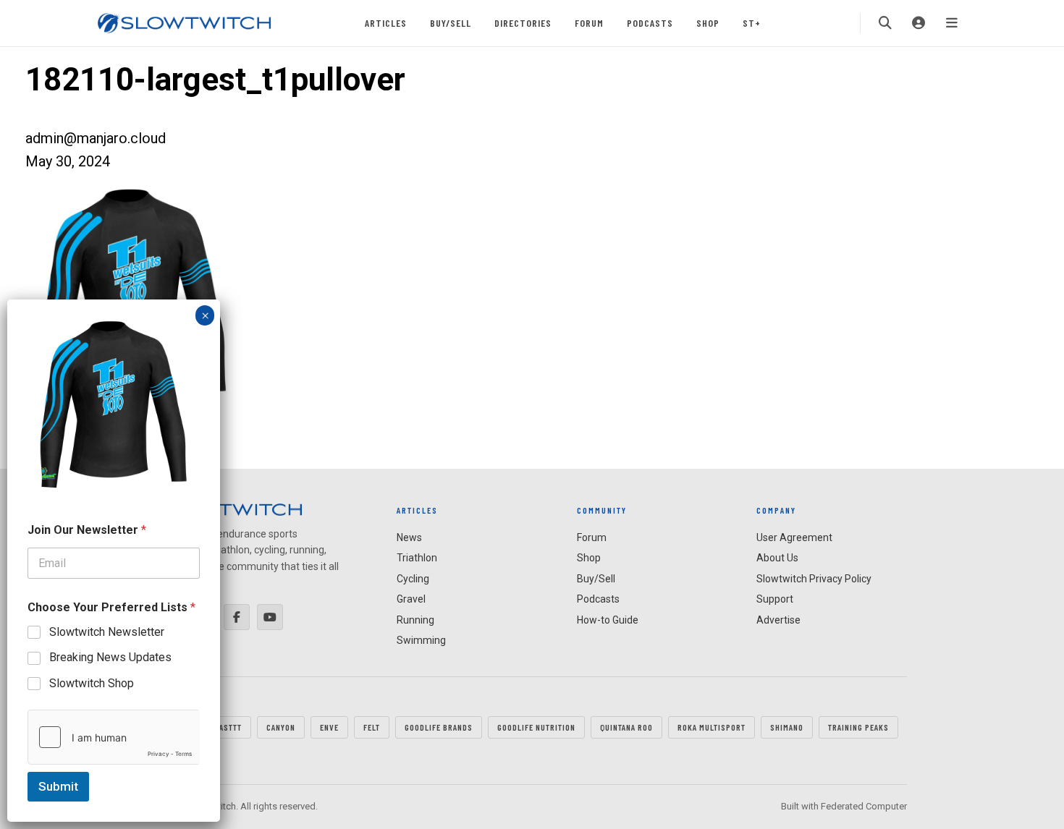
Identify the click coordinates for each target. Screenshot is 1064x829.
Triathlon (417, 558)
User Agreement (794, 537)
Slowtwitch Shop (91, 683)
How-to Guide (607, 620)
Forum (589, 23)
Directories (523, 23)
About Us (777, 558)
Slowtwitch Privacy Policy (813, 578)
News (409, 537)
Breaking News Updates (110, 657)
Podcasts (650, 23)
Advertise (778, 620)
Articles (386, 23)
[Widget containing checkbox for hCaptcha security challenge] (114, 737)
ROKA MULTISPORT (711, 727)
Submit (58, 786)
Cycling (413, 578)
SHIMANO (786, 727)
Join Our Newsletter (87, 530)
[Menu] (951, 23)
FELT (371, 727)
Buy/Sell (450, 23)
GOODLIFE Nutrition (536, 727)
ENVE (329, 727)
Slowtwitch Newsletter (106, 632)
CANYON (280, 727)
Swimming (421, 640)
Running (415, 620)
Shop (707, 23)
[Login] (918, 23)
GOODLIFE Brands (439, 727)
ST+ (752, 23)
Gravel (411, 599)
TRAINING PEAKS (858, 727)
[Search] (885, 23)
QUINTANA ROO (626, 727)
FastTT (228, 727)
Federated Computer (864, 806)
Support (774, 599)
